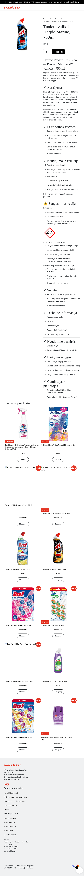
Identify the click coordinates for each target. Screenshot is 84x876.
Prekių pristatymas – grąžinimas (15, 797)
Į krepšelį (58, 51)
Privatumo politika (10, 805)
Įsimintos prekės (10, 818)
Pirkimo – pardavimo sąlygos (14, 801)
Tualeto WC (59, 19)
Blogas (6, 809)
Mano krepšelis (9, 822)
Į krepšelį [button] (22, 524)
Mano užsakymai (10, 826)
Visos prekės (48, 19)
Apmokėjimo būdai (11, 793)
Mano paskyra (9, 830)
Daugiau (23, 459)
